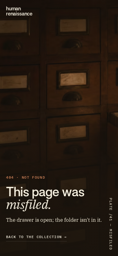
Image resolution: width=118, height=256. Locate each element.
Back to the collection (36, 236)
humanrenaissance (19, 11)
